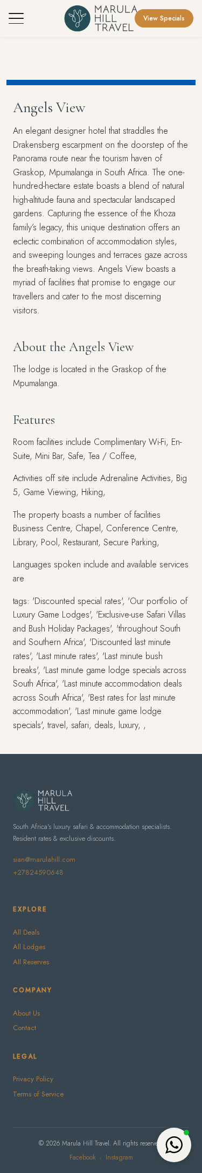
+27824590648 (38, 872)
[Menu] (16, 18)
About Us (26, 1013)
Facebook (82, 1157)
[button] (174, 1145)
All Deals (26, 932)
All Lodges (29, 947)
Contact (24, 1028)
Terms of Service (38, 1094)
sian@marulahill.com (44, 859)
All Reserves (31, 962)
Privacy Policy (33, 1079)
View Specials (164, 18)
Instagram (119, 1157)
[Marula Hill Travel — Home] (101, 18)
